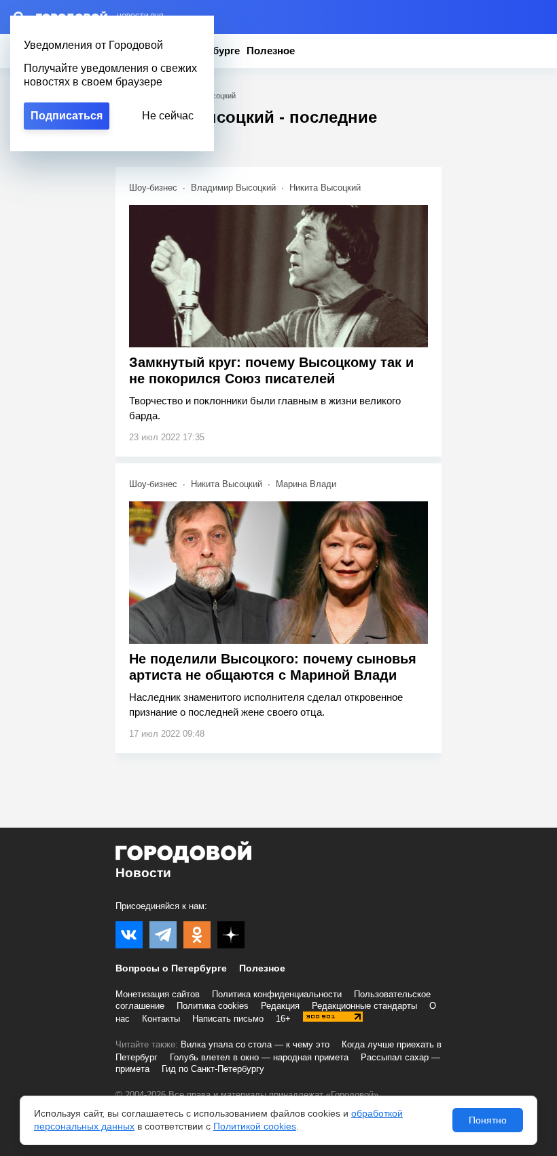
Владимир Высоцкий (233, 187)
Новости (143, 873)
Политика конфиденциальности (277, 994)
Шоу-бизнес (153, 187)
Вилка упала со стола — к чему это (255, 1044)
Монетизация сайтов (157, 994)
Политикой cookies (254, 1126)
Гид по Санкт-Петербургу (213, 1069)
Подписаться (67, 115)
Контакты (161, 1019)
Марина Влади (306, 484)
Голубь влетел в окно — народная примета (259, 1057)
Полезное (271, 50)
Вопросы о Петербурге (171, 968)
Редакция (280, 1006)
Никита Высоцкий (325, 187)
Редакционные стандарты (364, 1006)
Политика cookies (213, 1006)
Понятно (488, 1120)
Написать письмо (228, 1019)
